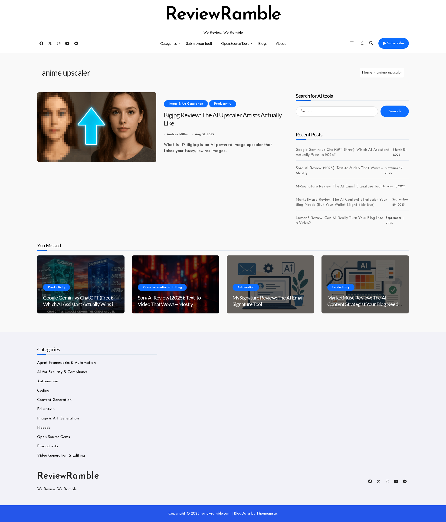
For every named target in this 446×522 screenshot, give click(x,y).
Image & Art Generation (186, 103)
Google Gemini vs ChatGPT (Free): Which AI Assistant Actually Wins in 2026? (343, 152)
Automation (245, 287)
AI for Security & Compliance (62, 372)
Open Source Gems (53, 437)
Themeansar (266, 514)
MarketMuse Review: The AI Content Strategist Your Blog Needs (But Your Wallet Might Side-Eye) (341, 202)
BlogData (242, 514)
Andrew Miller (177, 134)
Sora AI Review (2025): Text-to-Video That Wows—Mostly (339, 170)
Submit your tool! (199, 43)
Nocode (43, 428)
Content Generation (54, 400)
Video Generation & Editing (162, 287)
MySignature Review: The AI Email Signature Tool (338, 186)
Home (367, 72)
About (281, 43)
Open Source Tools (235, 43)
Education (46, 409)
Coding (43, 391)
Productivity (222, 103)
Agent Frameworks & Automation (66, 363)
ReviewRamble (223, 15)
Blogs (262, 43)
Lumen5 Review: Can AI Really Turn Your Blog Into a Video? (340, 220)
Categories (168, 43)
